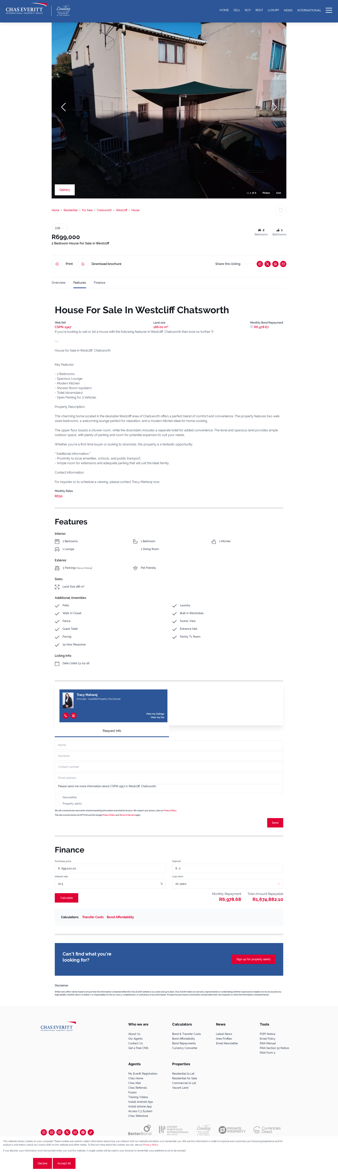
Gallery (64, 190)
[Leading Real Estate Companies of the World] (63, 10)
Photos (266, 193)
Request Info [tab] (112, 731)
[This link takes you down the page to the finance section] (252, 327)
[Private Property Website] (232, 1130)
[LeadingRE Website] (203, 1129)
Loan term (177, 876)
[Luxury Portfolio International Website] (174, 1129)
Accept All (64, 1163)
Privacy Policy (170, 810)
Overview (59, 282)
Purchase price (63, 861)
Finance (99, 282)
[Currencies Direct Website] (267, 1129)
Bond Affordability (120, 917)
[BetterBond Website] (139, 1130)
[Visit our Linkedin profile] (52, 1132)
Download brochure (106, 264)
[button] (63, 107)
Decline (42, 1163)
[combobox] (232, 884)
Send (275, 822)
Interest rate (61, 876)
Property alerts (72, 803)
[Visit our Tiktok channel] (91, 1132)
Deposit (176, 861)
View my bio (157, 717)
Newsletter (70, 797)
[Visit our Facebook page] (44, 1132)
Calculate (66, 897)
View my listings (155, 714)
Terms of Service (127, 815)
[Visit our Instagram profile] (59, 1132)
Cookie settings (18, 1163)
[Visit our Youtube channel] (75, 1132)
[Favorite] (280, 210)
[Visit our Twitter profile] (67, 1132)
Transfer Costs (93, 917)
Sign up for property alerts (253, 959)
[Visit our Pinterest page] (83, 1132)
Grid (278, 193)
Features (79, 282)
